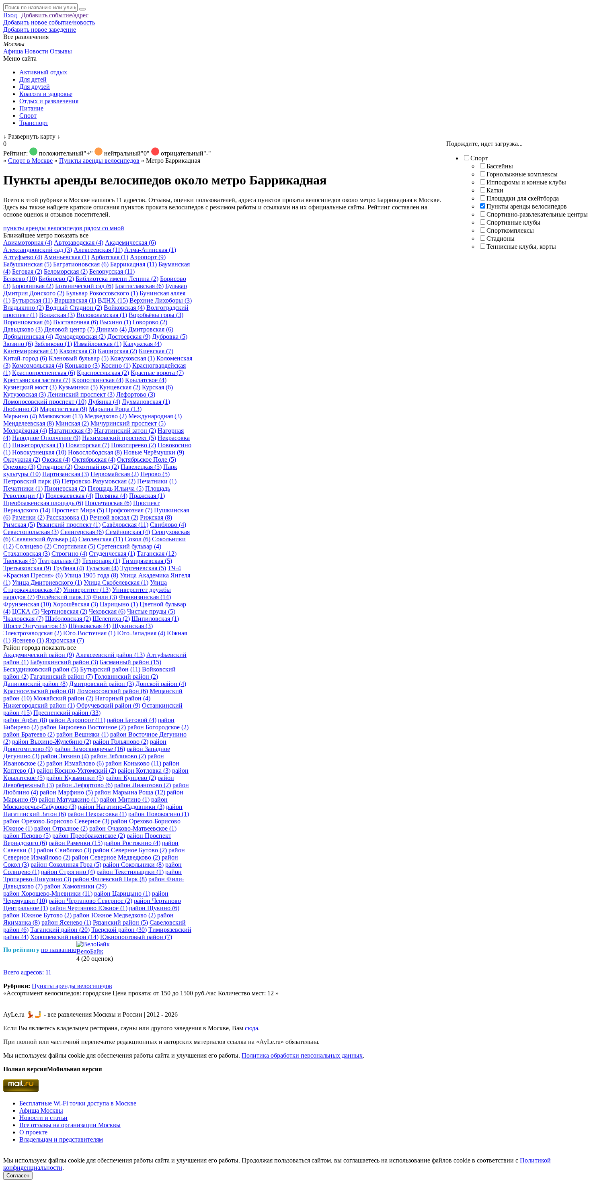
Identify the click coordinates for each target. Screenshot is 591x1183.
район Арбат (25, 719)
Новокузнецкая (39, 452)
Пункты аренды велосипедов (526, 206)
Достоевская (128, 336)
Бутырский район (110, 669)
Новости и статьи (43, 1117)
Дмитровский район (101, 683)
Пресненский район (67, 712)
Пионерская (65, 488)
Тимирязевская (147, 560)
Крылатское (145, 380)
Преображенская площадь (43, 502)
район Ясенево (66, 922)
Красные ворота (157, 372)
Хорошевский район (64, 936)
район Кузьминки (75, 777)
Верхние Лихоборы (160, 300)
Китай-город (25, 358)
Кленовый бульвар (79, 358)
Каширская (117, 351)
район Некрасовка (97, 813)
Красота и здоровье (45, 93)
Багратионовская (81, 264)
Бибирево (56, 278)
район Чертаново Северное (90, 900)
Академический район (38, 654)
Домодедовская (80, 336)
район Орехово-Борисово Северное (56, 821)
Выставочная (75, 322)
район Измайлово (75, 763)
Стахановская (26, 553)
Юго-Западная (141, 633)
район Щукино (154, 908)
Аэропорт (148, 257)
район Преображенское (88, 835)
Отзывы (61, 51)
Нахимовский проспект (119, 437)
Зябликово (53, 343)
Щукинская (132, 625)
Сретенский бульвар (129, 546)
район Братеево (29, 734)
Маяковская (61, 416)
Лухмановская (146, 401)
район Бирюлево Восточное (83, 727)
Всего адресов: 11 (27, 972)
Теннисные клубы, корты (521, 246)
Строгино (69, 553)
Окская (56, 459)
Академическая (130, 242)
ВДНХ (113, 300)
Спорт (28, 115)
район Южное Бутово (37, 915)
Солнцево (33, 546)
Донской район (160, 683)
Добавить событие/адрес (54, 15)
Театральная (59, 560)
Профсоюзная (129, 510)
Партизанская (65, 474)
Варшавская (75, 300)
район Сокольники (133, 864)
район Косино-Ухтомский (76, 770)
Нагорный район (122, 698)
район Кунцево (130, 777)
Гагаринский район (61, 676)
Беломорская (66, 271)
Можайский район (63, 698)
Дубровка (169, 336)
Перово (155, 474)
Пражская (147, 495)
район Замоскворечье (89, 748)
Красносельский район (39, 691)
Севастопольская (31, 531)
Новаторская (87, 445)
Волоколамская (101, 314)
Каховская (77, 351)
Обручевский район (108, 705)
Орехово (19, 466)
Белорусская (112, 271)
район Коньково (133, 763)
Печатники (156, 481)
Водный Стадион (73, 307)
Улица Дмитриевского (47, 582)
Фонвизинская (145, 597)
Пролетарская (108, 502)
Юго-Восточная (89, 633)
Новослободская (95, 452)
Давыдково (23, 329)
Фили (104, 597)
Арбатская (109, 257)
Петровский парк (31, 481)
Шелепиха (111, 618)
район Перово (27, 835)
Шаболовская (68, 618)
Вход (10, 15)
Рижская (156, 517)
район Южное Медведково (114, 915)
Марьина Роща (115, 408)
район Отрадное (61, 828)
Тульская (102, 568)
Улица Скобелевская (116, 582)
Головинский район (126, 676)
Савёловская (125, 524)
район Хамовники (75, 886)
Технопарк (101, 560)
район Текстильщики (130, 871)
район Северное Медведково (116, 857)
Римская (19, 524)
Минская (72, 423)
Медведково (105, 416)
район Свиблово (64, 850)
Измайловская (97, 343)
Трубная (68, 568)
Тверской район (119, 929)
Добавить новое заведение (39, 29)
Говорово (150, 322)
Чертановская (64, 611)
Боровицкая (32, 285)
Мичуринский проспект (128, 423)
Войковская (124, 307)
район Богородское (158, 727)
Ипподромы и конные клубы (526, 182)
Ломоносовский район (112, 691)
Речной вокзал (114, 517)
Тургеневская (143, 568)
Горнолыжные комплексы (522, 174)
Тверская (20, 560)
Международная (155, 416)
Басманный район (130, 662)
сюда (251, 1028)
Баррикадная (133, 264)
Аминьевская (66, 257)
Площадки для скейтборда (522, 198)
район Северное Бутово (130, 850)
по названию (58, 949)
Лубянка (104, 401)
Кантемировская (30, 351)
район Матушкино (68, 799)
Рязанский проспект (69, 524)
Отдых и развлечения (48, 101)
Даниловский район (35, 683)
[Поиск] (82, 9)
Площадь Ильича (116, 488)
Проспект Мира (78, 510)
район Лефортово (84, 785)
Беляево (20, 278)
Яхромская (64, 640)
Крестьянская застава (36, 380)
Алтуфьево (22, 257)
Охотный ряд (96, 466)
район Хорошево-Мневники (47, 893)
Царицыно (119, 604)
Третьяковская (27, 568)
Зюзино (18, 343)
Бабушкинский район (64, 662)
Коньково (82, 365)
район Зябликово (118, 756)
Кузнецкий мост (30, 387)
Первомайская (114, 474)
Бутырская (32, 300)
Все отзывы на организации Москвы (70, 1125)
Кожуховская (132, 358)
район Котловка (144, 770)
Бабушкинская (27, 264)
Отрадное (54, 466)
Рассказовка (67, 517)
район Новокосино (158, 813)
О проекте (33, 1132)
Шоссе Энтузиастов (35, 625)
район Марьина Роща (129, 792)
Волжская (57, 314)
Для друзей (34, 86)
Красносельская (103, 372)
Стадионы (500, 238)
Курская (157, 387)
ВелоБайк (89, 951)
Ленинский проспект (81, 394)
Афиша (13, 51)
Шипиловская (155, 618)
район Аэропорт (77, 719)
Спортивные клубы (513, 222)
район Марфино (66, 792)
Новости (36, 51)
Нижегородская (38, 445)
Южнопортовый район (136, 936)
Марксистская (63, 408)
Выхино (115, 322)
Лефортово (135, 394)
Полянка (111, 495)
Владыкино (23, 307)
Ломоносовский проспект (44, 401)
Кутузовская (24, 394)
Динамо (111, 329)
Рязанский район (120, 922)
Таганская (156, 553)
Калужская (142, 343)
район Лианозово (142, 785)
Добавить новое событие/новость (49, 22)
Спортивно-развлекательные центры (537, 214)
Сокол (137, 539)
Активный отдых (43, 72)
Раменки (28, 517)
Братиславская (139, 285)
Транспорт (33, 122)
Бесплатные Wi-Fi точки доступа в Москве (77, 1103)
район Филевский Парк (110, 879)
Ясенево (28, 640)
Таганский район (60, 929)
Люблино (20, 408)
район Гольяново (120, 741)
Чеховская (107, 611)
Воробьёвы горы (156, 314)
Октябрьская (93, 459)
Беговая (27, 271)
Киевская (156, 351)
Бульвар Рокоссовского (102, 293)
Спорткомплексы (510, 230)
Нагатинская (70, 430)
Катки (494, 190)
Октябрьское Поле (146, 459)
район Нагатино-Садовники (121, 806)
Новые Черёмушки (153, 452)
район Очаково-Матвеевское (132, 828)
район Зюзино (65, 756)
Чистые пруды (151, 611)
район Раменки (76, 842)
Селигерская (82, 531)
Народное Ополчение (46, 437)
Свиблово (168, 524)
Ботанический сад (84, 285)
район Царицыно (122, 893)
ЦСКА (25, 611)
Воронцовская (27, 322)
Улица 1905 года (91, 575)
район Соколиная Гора (66, 864)
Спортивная (74, 546)
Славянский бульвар (44, 539)
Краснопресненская (43, 372)
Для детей (33, 79)
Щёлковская (89, 625)
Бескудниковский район (40, 669)
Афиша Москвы (41, 1110)
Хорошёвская (75, 604)
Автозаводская (78, 242)
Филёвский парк (63, 597)
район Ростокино (132, 842)
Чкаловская (23, 618)
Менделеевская (28, 423)
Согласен (17, 1176)
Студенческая (112, 553)
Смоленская (100, 539)
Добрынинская (28, 336)
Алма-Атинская (150, 249)
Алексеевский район (110, 654)
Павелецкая (141, 466)
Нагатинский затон (125, 430)
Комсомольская (37, 365)
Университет (87, 589)
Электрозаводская (32, 633)
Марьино (20, 416)
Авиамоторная (27, 242)
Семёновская (127, 531)
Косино (116, 365)
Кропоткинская (97, 380)
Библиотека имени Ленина (117, 278)
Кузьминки (78, 387)
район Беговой (131, 719)
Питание (31, 108)
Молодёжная (25, 430)
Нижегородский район (39, 705)
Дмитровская (150, 329)
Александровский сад (37, 249)
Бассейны (499, 166)
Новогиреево (133, 445)
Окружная (21, 459)
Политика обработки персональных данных (302, 1055)
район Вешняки (82, 734)
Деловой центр (69, 329)
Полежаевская (69, 495)
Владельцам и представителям (61, 1139)
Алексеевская (98, 249)
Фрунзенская (27, 604)
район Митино (125, 799)
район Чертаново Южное (88, 908)
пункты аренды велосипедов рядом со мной (63, 228)
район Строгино (68, 871)
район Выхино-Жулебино (51, 741)
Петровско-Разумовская (98, 481)
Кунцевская (119, 387)
